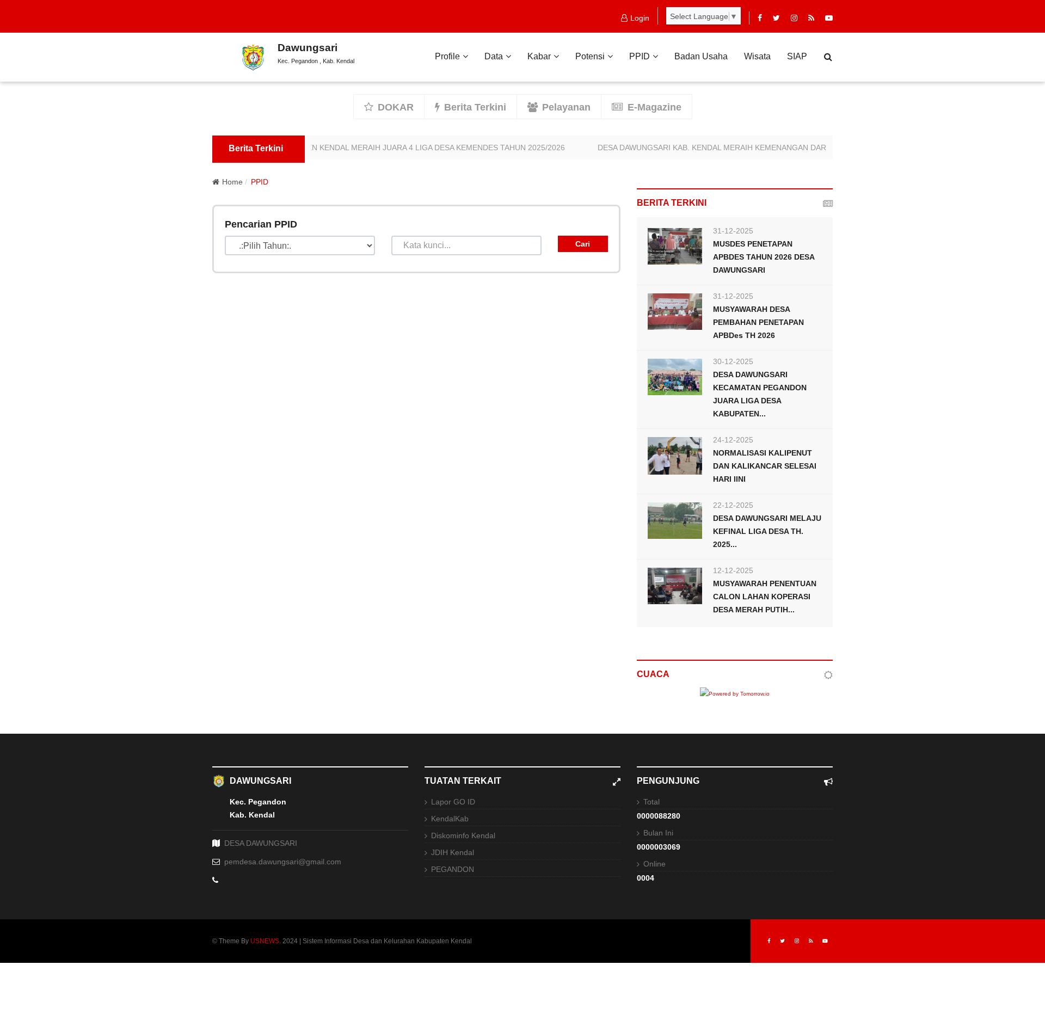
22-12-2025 (733, 505)
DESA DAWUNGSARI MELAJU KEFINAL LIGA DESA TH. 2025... (767, 531)
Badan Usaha (701, 56)
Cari (582, 243)
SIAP (797, 56)
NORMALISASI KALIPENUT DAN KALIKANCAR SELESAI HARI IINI (764, 465)
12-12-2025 (733, 570)
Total (651, 801)
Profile (447, 56)
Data (493, 56)
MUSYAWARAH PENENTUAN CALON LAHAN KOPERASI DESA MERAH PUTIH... (764, 596)
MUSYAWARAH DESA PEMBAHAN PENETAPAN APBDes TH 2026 (758, 322)
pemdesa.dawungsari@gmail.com (282, 861)
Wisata (757, 56)
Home (232, 181)
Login (639, 18)
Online (654, 863)
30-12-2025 (733, 361)
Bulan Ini (658, 832)
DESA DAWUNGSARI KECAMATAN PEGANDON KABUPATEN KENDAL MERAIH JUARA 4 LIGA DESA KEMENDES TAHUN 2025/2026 (321, 147)
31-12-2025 (733, 230)
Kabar (539, 56)
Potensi (590, 56)
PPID (639, 56)
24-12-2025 (733, 439)
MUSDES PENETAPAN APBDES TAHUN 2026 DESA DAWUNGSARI (763, 256)
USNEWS (264, 941)
